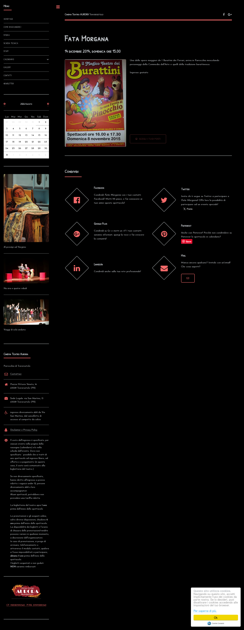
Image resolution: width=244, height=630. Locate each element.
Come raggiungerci (12, 27)
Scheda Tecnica (11, 43)
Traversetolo (84, 14)
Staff (6, 51)
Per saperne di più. (205, 611)
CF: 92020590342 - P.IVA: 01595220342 (26, 605)
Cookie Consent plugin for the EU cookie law (215, 623)
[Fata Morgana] (188, 278)
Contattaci (15, 374)
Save (188, 241)
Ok (216, 617)
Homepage (8, 19)
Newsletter (9, 83)
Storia (7, 35)
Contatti (8, 75)
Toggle (58, 7)
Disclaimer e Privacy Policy (23, 430)
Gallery (7, 67)
